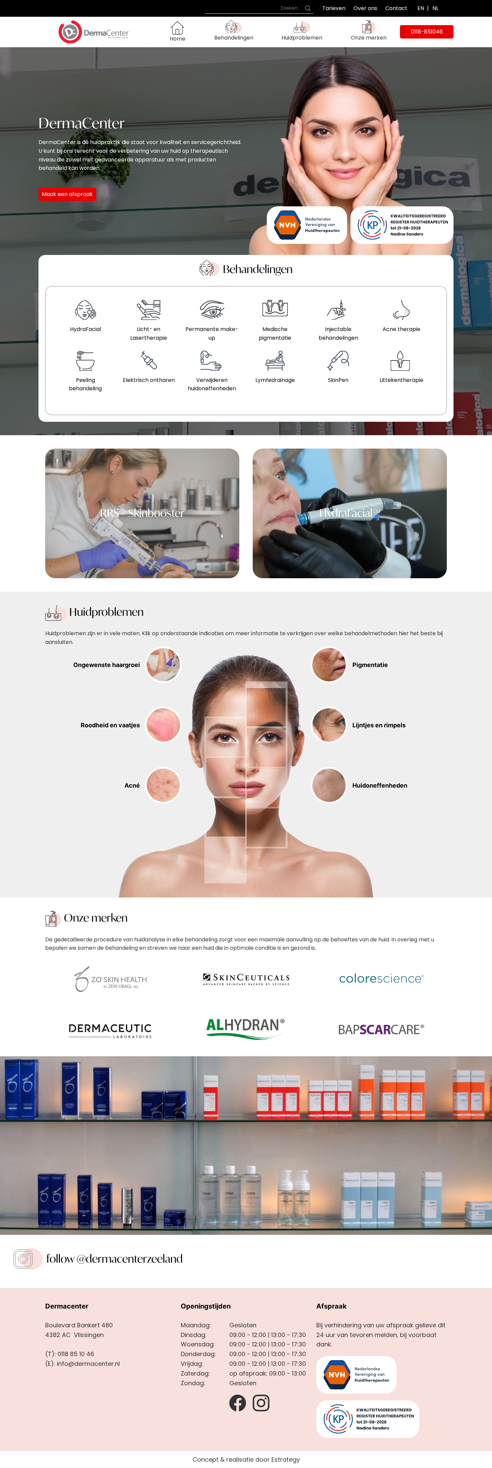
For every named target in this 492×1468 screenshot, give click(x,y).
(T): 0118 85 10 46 (69, 1354)
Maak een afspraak (67, 194)
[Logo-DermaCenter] (83, 31)
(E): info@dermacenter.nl (82, 1363)
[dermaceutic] (110, 1029)
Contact (396, 8)
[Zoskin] (110, 979)
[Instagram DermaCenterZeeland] (261, 1402)
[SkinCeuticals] (246, 979)
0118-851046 (427, 32)
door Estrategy (277, 1459)
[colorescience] (381, 979)
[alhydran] (246, 1029)
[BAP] (381, 1029)
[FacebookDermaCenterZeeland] (237, 1402)
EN (420, 8)
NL (435, 8)
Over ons (365, 8)
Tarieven (333, 8)
